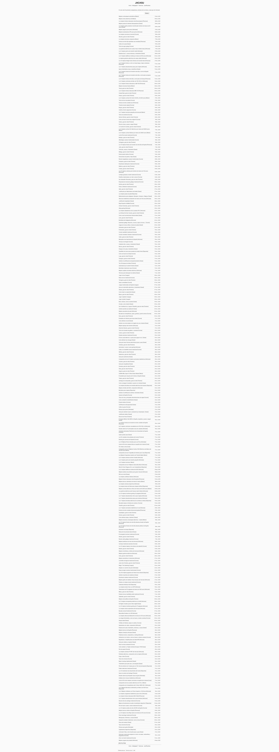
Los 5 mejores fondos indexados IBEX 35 (128, 90)
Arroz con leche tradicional (125, 738)
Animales (135, 29)
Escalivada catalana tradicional (126, 577)
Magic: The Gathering (124, 565)
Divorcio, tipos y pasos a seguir (126, 124)
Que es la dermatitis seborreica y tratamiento (129, 287)
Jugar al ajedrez (122, 296)
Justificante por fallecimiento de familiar (128, 191)
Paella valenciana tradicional (125, 668)
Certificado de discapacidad (125, 404)
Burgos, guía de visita (124, 107)
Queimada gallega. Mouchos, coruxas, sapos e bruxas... (132, 222)
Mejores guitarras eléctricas (125, 553)
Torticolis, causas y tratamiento (126, 149)
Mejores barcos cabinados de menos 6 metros (130, 481)
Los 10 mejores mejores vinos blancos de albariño (130, 546)
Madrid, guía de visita (124, 548)
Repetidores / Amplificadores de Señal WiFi (129, 639)
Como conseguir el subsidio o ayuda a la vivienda (130, 383)
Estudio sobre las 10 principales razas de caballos (130, 428)
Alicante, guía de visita (124, 36)
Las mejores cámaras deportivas (126, 483)
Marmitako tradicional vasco (125, 268)
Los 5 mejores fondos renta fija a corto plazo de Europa (132, 78)
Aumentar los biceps (123, 529)
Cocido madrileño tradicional (125, 232)
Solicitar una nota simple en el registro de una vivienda (132, 323)
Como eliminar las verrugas (125, 340)
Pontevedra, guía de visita (125, 229)
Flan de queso (122, 649)
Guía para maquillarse (124, 364)
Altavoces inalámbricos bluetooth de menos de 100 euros (132, 198)
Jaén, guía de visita (123, 147)
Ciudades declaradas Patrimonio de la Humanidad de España (133, 431)
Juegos (127, 275)
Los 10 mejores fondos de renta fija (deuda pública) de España (134, 525)
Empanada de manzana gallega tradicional (129, 181)
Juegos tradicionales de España (126, 284)
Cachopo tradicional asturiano (126, 543)
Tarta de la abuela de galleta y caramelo (128, 330)
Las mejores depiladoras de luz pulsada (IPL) (129, 210)
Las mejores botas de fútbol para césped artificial (130, 486)
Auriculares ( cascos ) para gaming (127, 347)
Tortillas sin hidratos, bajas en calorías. (128, 622)
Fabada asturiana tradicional (125, 335)
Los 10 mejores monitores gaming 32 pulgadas (130, 493)
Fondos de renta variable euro (126, 102)
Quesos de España (123, 395)
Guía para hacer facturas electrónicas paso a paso (131, 342)
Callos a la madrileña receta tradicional (128, 349)
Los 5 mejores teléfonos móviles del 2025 (128, 469)
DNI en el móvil (122, 474)
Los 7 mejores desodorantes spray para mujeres (130, 66)
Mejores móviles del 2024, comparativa (128, 387)
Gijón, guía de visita (123, 189)
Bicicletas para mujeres (124, 390)
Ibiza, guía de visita (123, 316)
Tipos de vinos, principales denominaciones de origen (131, 397)
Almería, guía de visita (124, 536)
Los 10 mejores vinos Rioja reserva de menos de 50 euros (132, 712)
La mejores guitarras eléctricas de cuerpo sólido (130, 58)
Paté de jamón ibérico (124, 154)
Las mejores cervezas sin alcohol (126, 34)
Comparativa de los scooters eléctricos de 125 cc (130, 682)
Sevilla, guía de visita (124, 184)
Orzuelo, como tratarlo (124, 304)
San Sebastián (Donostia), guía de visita (128, 179)
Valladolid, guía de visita (124, 596)
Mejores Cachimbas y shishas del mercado (129, 551)
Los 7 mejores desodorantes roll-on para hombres (130, 698)
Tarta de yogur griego (124, 46)
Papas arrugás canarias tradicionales (127, 570)
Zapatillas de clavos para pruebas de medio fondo (131, 251)
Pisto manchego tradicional (125, 715)
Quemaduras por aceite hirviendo (127, 265)
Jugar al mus (122, 275)
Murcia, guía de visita (124, 246)
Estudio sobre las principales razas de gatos (129, 675)
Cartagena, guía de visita (125, 142)
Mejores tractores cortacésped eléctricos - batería (131, 519)
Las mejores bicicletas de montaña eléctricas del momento (133, 385)
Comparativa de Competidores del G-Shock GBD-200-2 (132, 685)
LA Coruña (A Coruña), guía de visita (127, 126)
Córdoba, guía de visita (124, 344)
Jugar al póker (122, 299)
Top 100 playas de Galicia (125, 263)
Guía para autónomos (124, 356)
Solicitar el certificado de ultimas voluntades (129, 392)
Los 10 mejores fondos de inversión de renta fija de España (133, 144)
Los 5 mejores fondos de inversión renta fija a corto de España (133, 71)
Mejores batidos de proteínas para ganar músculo (130, 471)
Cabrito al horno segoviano (125, 109)
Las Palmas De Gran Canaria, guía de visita (129, 213)
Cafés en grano (122, 407)
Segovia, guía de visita (124, 371)
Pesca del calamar (123, 722)
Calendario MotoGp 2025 (125, 584)
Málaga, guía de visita (124, 151)
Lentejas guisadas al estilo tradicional (127, 174)
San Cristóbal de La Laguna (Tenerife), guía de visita (131, 306)
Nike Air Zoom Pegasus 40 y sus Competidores (130, 467)
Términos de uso (129, 750)
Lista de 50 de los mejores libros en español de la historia (132, 444)
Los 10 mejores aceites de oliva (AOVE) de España (131, 708)
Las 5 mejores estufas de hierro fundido (128, 457)
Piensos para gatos (123, 727)
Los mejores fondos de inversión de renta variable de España (133, 422)
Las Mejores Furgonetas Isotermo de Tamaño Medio (131, 455)
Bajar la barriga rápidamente (125, 661)
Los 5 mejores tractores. (124, 462)
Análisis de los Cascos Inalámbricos (127, 678)
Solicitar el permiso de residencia (126, 575)
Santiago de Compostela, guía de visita (128, 380)
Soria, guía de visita (123, 555)
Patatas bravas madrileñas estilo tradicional (129, 594)
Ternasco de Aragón (123, 241)
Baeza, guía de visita (124, 294)
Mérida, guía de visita (124, 352)
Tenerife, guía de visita (124, 505)
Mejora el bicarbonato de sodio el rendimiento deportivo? (132, 703)
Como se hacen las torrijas (125, 253)
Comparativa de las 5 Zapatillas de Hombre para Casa (132, 452)
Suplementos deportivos (124, 729)
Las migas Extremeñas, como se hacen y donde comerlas (132, 618)
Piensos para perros (123, 409)
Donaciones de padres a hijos (126, 156)
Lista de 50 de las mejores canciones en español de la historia (133, 680)
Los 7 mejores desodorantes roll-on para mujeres (130, 495)
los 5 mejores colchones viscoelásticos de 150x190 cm (132, 426)
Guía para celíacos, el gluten (125, 642)
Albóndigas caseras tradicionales (126, 139)
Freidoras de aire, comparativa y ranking (128, 634)
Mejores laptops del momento (126, 325)
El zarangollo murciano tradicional (127, 534)
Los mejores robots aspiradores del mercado (129, 608)
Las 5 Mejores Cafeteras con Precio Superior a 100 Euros (132, 691)
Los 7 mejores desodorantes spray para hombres (130, 498)
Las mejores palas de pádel (125, 193)
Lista (148, 444)
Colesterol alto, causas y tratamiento (127, 244)
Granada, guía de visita (124, 366)
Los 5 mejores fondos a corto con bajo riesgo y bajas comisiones (134, 63)
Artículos (140, 32)
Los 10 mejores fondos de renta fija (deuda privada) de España (134, 522)
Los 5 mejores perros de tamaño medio (128, 51)
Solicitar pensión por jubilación (126, 308)
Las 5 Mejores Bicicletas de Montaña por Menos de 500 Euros (133, 687)
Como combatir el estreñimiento (126, 399)
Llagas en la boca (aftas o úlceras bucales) (129, 225)
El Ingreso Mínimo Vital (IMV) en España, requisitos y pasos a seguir (135, 419)
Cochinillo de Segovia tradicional (126, 560)
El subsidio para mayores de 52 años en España (130, 376)
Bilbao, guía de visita (124, 591)
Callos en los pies (123, 44)
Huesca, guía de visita (124, 95)
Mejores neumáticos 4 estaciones (127, 558)
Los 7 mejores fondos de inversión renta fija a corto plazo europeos (135, 75)
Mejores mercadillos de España (126, 599)
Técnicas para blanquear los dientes (127, 272)
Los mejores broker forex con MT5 (127, 587)
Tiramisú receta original (124, 105)
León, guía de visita (123, 217)
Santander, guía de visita (125, 227)
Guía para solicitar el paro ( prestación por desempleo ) (132, 411)
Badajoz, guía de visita (124, 137)
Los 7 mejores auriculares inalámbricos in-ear (129, 507)
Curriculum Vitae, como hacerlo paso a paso (129, 732)
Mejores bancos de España (125, 630)
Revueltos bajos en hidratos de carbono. (128, 503)
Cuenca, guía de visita (124, 332)
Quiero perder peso (123, 434)
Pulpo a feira (122, 656)
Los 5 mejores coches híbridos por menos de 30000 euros (132, 132)
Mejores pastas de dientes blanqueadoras (129, 23)
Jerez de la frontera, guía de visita (127, 563)
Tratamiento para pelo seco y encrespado (129, 663)
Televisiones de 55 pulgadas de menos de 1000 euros (132, 589)
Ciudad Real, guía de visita (125, 93)
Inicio (130, 5)
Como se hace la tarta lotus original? (127, 119)
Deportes (134, 193)
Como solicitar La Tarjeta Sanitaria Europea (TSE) (130, 646)
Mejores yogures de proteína (125, 740)
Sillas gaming (122, 208)
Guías (135, 124)
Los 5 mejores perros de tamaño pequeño (129, 460)
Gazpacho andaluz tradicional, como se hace (129, 720)
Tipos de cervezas (123, 658)
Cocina (136, 34)
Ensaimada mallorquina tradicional (127, 163)
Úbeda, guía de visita (124, 289)
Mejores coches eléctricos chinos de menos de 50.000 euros (133, 488)
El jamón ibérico (122, 402)
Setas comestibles (123, 282)
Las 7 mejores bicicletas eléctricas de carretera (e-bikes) (132, 500)
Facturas (141, 5)
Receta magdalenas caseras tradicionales (129, 159)
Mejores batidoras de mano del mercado (128, 541)
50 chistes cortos (123, 446)
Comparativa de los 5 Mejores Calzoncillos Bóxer (130, 464)
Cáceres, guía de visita (124, 361)
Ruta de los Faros (123, 416)
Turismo (132, 36)
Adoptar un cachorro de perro (126, 567)
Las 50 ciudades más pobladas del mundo (129, 437)
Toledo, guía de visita (124, 378)
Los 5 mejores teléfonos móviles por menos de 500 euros (132, 55)
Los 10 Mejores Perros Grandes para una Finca (130, 442)
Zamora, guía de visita (124, 515)
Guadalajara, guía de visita (125, 512)
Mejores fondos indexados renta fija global (129, 479)
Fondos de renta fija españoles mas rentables (129, 41)
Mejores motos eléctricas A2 (125, 18)
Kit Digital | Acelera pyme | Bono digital (128, 603)
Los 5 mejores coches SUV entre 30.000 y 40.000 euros (132, 98)
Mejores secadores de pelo (125, 311)
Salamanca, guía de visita (125, 354)
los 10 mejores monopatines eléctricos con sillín (130, 601)
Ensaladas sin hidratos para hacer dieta (128, 318)
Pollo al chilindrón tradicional (125, 186)
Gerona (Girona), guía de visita (126, 117)
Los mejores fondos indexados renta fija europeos (130, 21)
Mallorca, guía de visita (124, 166)
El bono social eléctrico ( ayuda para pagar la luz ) (131, 337)
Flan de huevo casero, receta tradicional (128, 705)
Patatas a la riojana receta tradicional (127, 582)
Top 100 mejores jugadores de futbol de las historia (131, 572)
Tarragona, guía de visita (125, 280)
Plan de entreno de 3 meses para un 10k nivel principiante (132, 666)
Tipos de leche (122, 724)
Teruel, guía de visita (124, 88)
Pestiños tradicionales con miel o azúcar (128, 177)
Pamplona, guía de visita (124, 161)
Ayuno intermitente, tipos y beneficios (128, 69)
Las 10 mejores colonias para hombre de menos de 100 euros (133, 171)
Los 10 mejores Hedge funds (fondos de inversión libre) (132, 60)
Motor (137, 16)
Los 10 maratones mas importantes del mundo (130, 670)
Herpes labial (122, 620)
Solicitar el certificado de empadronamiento (129, 261)
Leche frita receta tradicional (125, 135)
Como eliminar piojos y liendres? (126, 517)
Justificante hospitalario (124, 201)
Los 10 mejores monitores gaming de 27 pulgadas (130, 606)
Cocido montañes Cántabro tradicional (128, 234)
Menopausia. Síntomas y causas (126, 717)
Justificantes (147, 5)
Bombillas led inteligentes (125, 220)
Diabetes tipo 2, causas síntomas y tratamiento (130, 53)
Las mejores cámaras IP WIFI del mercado (129, 651)
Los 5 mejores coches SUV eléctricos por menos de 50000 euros (134, 129)
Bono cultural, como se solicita (126, 301)
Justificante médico (123, 414)
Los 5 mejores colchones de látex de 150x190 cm (130, 81)
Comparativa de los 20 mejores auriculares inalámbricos (132, 359)
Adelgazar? (135, 5)
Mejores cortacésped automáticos (127, 16)
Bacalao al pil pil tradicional (125, 611)
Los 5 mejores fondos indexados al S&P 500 (129, 83)
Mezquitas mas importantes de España (128, 239)
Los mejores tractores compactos (127, 39)
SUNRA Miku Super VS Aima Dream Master (129, 373)
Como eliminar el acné (124, 320)
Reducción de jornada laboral (126, 531)
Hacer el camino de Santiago (125, 673)
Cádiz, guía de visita (123, 237)
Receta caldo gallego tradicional (126, 539)
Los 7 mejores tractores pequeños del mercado (130, 112)
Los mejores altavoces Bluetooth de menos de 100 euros (132, 615)
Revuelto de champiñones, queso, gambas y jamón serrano (133, 313)
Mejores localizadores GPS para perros (128, 32)
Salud (140, 23)
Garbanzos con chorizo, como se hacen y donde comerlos (132, 637)
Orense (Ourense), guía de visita (126, 205)
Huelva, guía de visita (124, 121)
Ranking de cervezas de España (126, 439)
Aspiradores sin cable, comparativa (127, 625)
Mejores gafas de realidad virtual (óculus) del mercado (132, 579)
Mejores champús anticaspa (125, 632)
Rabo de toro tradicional (124, 277)
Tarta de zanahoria (123, 114)
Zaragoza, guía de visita (124, 258)
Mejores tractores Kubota (125, 86)
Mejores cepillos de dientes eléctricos (128, 270)
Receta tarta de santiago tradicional (127, 700)
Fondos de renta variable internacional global (129, 510)
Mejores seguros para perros (125, 29)
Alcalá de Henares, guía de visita (126, 328)
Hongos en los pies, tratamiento (126, 249)
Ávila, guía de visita (123, 368)
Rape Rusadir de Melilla (124, 203)
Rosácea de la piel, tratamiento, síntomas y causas (131, 627)
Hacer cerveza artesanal (124, 644)
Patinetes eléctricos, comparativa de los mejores (130, 654)
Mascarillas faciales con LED (125, 613)
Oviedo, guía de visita (124, 168)
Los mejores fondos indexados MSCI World (129, 696)
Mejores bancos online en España (127, 710)
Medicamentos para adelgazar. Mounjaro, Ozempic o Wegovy (133, 196)
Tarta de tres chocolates (124, 100)
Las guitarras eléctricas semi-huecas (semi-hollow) (131, 491)
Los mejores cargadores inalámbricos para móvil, (130, 693)
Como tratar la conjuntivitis (125, 292)
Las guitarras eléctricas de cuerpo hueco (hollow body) (132, 48)
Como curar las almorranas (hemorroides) (128, 215)
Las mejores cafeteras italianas (126, 476)
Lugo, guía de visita (123, 256)
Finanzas (145, 21)
